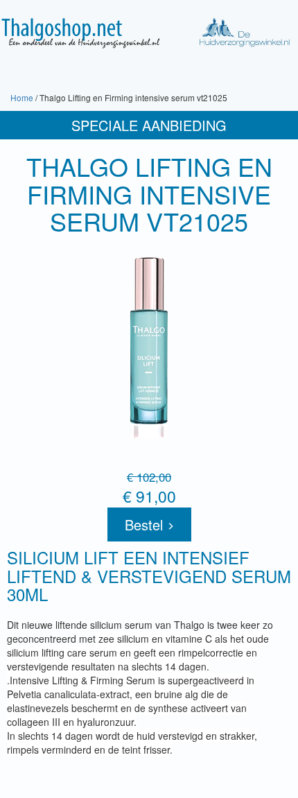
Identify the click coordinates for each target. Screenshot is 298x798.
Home (21, 97)
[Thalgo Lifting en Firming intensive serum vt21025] (149, 348)
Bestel (146, 524)
